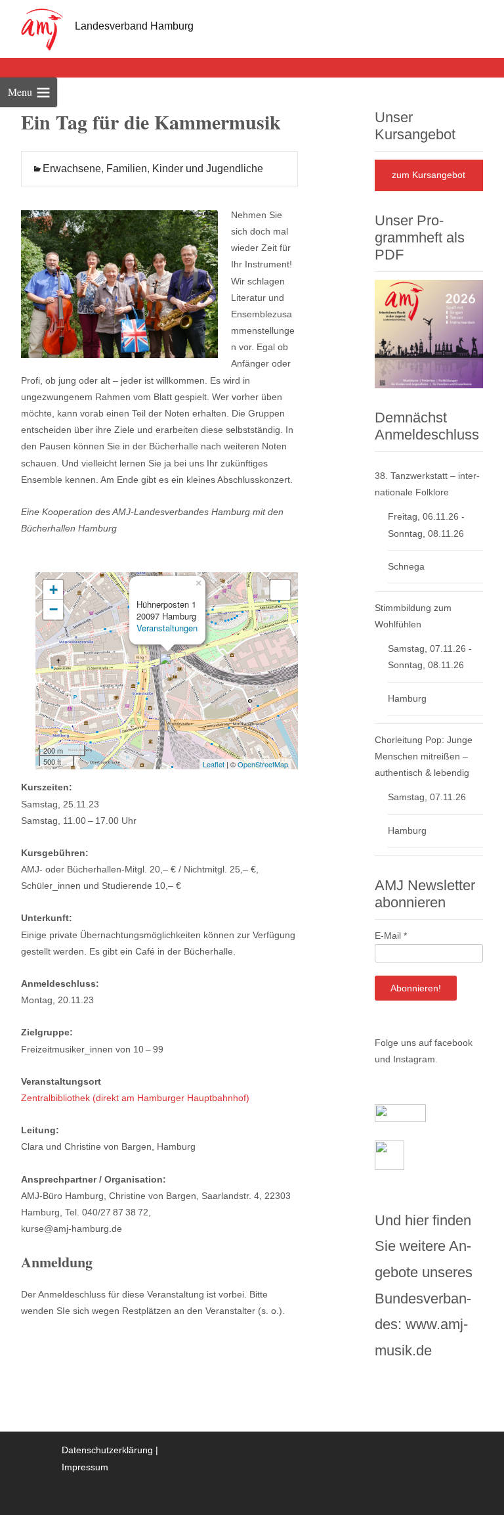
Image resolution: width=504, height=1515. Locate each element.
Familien (126, 168)
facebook (453, 1042)
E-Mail (391, 935)
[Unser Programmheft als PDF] (429, 333)
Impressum (85, 1467)
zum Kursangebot (428, 175)
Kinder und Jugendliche (207, 168)
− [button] (53, 609)
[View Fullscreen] (280, 590)
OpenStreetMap (263, 764)
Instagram (414, 1059)
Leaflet (213, 764)
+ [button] (53, 589)
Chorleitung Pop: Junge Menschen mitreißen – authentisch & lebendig (423, 756)
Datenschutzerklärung (107, 1450)
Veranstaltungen (167, 628)
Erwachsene (72, 168)
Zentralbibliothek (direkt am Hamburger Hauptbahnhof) (135, 1098)
